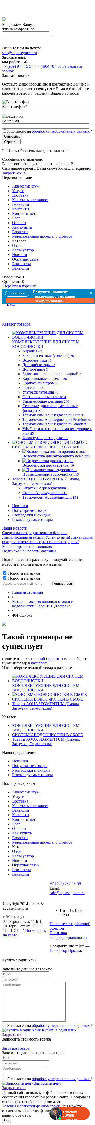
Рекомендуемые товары (32, 519)
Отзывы (19, 222)
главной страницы (47, 658)
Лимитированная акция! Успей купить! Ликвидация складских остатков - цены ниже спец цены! (47, 539)
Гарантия (20, 232)
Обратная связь (25, 259)
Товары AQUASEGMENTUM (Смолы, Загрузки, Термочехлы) (46, 706)
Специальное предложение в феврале (34, 533)
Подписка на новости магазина (29, 551)
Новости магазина (23, 573)
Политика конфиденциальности (68, 935)
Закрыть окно (14, 173)
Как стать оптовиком (30, 200)
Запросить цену (47, 1083)
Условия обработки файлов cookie (31, 1106)
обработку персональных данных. (61, 131)
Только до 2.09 (17, 293)
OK (6, 1120)
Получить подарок (50, 301)
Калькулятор (23, 250)
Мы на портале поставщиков (27, 546)
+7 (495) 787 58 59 (65, 883)
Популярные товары (29, 510)
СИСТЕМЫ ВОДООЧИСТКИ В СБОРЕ (47, 699)
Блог (16, 218)
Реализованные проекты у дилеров (42, 236)
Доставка (20, 195)
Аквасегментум (25, 186)
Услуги (18, 191)
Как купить (22, 227)
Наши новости (14, 528)
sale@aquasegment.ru (19, 52)
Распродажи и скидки (31, 515)
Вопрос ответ (23, 213)
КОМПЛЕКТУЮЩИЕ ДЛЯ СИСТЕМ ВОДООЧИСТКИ (45, 687)
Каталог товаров (16, 324)
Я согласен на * (50, 1025)
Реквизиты (21, 264)
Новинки (20, 506)
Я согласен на (50, 131)
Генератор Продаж (66, 950)
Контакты (20, 209)
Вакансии (20, 204)
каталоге (38, 663)
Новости (19, 254)
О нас (17, 245)
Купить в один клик (59, 1030)
